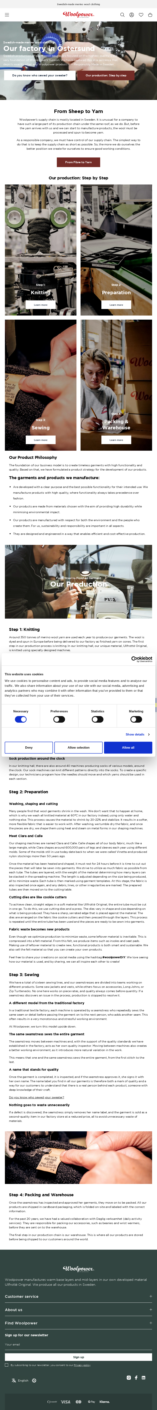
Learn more (40, 304)
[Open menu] (7, 14)
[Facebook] (136, 1378)
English (23, 1380)
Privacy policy (82, 1365)
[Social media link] (143, 1378)
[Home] (78, 15)
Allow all (128, 747)
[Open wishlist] (141, 14)
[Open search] (122, 15)
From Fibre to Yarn (78, 162)
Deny (29, 747)
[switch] (59, 719)
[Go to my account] (132, 15)
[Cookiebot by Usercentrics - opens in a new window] (134, 659)
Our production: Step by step (106, 75)
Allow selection (79, 747)
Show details (135, 734)
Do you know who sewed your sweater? (39, 75)
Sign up (78, 1357)
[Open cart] (150, 14)
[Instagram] (129, 1378)
